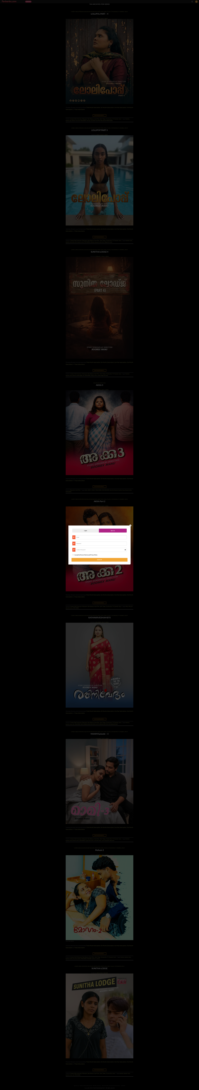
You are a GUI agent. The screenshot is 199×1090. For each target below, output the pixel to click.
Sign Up (99, 559)
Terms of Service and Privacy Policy (88, 555)
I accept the (85, 555)
